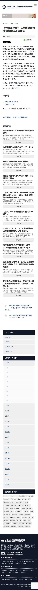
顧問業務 (27, 526)
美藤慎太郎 (7, 523)
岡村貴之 (27, 505)
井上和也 (6, 499)
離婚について (10, 104)
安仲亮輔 (13, 505)
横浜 (32, 511)
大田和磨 (6, 505)
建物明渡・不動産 (15, 508)
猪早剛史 (24, 517)
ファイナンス (19, 561)
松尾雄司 (26, 511)
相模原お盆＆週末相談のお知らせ (16, 161)
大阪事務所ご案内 (11, 102)
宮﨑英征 (20, 505)
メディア (13, 496)
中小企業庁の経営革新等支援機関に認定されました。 (20, 316)
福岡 (29, 520)
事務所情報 (30, 496)
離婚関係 (25, 570)
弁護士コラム (9, 347)
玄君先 (31, 517)
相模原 (6, 520)
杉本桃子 (6, 511)
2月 (7, 395)
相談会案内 (8, 351)
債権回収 (18, 563)
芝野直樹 (14, 523)
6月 (7, 377)
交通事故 (20, 499)
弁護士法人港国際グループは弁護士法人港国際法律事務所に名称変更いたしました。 (18, 283)
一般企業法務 (21, 496)
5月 (7, 381)
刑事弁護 (18, 502)
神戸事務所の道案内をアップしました (18, 147)
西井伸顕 (28, 523)
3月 (7, 391)
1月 (7, 400)
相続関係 (12, 520)
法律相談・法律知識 (12, 117)
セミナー (6, 496)
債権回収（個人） (9, 502)
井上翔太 (13, 499)
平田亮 (6, 508)
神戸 (24, 520)
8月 (7, 367)
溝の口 (18, 517)
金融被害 (4, 572)
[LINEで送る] (27, 40)
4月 (7, 386)
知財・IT (19, 520)
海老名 (6, 517)
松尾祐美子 (19, 511)
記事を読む (18, 142)
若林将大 (21, 523)
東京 (12, 511)
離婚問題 (23, 117)
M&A (12, 561)
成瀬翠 (23, 508)
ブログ (7, 342)
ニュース (8, 36)
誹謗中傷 (6, 526)
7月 (7, 372)
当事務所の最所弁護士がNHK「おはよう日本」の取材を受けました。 (18, 308)
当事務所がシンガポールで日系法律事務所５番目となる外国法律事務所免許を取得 (18, 264)
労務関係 (25, 502)
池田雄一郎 (7, 514)
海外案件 (27, 514)
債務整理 (27, 499)
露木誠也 (20, 526)
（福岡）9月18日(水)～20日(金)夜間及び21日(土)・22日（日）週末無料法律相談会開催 (18, 195)
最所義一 (29, 508)
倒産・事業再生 (29, 561)
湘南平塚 (12, 517)
